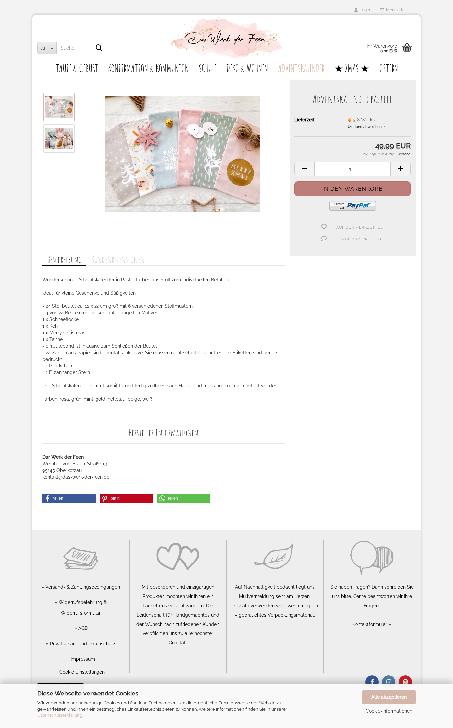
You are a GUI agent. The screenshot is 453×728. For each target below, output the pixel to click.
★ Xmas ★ (351, 68)
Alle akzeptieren (389, 697)
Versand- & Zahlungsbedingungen (82, 587)
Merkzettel (395, 10)
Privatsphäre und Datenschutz (82, 643)
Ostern (388, 68)
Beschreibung (64, 259)
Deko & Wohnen (247, 68)
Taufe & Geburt (77, 68)
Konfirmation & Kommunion (148, 68)
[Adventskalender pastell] (182, 154)
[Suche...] (99, 48)
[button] (304, 169)
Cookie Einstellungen (82, 672)
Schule (208, 68)
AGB (82, 628)
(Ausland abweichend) (366, 127)
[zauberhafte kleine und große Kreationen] (226, 38)
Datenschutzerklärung (59, 715)
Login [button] (364, 10)
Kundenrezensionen (118, 259)
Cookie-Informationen (389, 711)
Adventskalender (301, 68)
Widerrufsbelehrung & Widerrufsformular (82, 608)
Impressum (82, 659)
